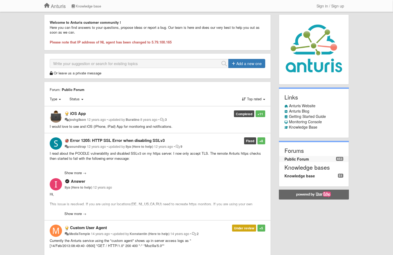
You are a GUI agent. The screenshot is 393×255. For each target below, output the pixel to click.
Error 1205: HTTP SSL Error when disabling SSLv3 (117, 140)
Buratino (133, 119)
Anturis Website (302, 105)
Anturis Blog (299, 111)
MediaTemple (79, 233)
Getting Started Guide (307, 116)
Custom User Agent (88, 227)
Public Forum (73, 89)
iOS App (78, 113)
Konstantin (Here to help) (149, 233)
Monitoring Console (305, 121)
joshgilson (77, 119)
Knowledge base (299, 175)
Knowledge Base (303, 127)
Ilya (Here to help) (139, 146)
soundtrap (77, 146)
